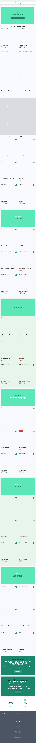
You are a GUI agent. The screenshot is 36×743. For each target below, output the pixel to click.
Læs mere (18, 691)
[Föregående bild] (2, 16)
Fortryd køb (18, 727)
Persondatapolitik (18, 731)
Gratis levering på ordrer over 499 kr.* (18, 0)
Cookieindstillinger (18, 733)
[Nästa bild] (33, 16)
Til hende (18, 218)
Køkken (18, 307)
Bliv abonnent (18, 671)
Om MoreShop (18, 726)
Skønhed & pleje (18, 397)
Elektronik (18, 575)
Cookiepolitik (18, 732)
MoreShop (17, 14)
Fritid (18, 486)
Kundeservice (18, 722)
